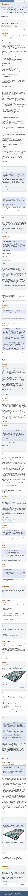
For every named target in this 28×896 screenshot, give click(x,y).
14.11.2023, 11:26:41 (5, 566)
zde (22, 38)
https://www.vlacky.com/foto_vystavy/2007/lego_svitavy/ (13, 317)
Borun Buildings (5, 758)
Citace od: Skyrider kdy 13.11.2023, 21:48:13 (11, 530)
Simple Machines (17, 893)
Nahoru (2, 884)
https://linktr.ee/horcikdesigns (7, 492)
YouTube (3, 301)
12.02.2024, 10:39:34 (5, 664)
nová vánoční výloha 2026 (18, 10)
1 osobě (3, 186)
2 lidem (3, 161)
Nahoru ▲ (20, 892)
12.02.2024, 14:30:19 (5, 719)
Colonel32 (5, 264)
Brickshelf (3, 359)
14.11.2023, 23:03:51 (5, 588)
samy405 (5, 33)
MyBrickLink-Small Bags (6, 260)
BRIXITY (3, 651)
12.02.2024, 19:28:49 (5, 868)
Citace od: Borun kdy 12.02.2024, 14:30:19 (11, 767)
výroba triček (4, 12)
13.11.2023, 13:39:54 (5, 427)
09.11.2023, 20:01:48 (5, 194)
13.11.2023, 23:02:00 (5, 527)
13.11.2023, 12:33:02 (5, 400)
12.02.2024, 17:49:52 (5, 821)
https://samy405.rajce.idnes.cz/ (7, 164)
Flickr (17, 301)
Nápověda (8, 892)
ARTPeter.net (22, 686)
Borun (4, 718)
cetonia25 (5, 398)
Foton (4, 545)
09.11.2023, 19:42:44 (5, 35)
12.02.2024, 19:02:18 (5, 854)
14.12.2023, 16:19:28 (5, 602)
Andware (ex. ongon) (8, 217)
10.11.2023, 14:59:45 (5, 219)
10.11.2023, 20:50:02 (5, 238)
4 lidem (3, 658)
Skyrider (5, 496)
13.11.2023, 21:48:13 (5, 498)
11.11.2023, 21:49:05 (5, 292)
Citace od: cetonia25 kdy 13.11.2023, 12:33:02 (12, 430)
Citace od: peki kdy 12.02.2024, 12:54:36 (11, 722)
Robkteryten (6, 236)
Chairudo (5, 291)
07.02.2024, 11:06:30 (5, 627)
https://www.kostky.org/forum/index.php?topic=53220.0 (13, 444)
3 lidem (3, 488)
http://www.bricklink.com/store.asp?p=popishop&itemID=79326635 (9, 521)
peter (4, 662)
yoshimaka (6, 168)
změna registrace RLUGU (10, 8)
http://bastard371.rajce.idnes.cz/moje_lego (9, 519)
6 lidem (3, 684)
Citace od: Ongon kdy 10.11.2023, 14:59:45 (11, 241)
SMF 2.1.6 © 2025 (11, 893)
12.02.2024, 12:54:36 (5, 694)
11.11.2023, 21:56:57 (5, 307)
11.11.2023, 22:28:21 (5, 325)
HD (4, 453)
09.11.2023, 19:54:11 (5, 169)
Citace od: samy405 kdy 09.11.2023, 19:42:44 (12, 197)
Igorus (4, 323)
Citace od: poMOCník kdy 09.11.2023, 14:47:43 (12, 172)
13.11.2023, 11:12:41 (5, 366)
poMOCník (6, 426)
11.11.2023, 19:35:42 (5, 265)
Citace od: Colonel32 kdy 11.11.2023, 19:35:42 (12, 328)
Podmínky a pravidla (14, 892)
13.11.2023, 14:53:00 (5, 455)
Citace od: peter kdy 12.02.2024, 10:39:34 (11, 823)
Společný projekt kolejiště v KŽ (14, 8)
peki (4, 564)
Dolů (2, 29)
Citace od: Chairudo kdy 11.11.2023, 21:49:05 (12, 310)
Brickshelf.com (8, 688)
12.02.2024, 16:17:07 (5, 764)
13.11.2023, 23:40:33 (5, 547)
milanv (5, 364)
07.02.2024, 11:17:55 (5, 643)
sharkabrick (6, 586)
